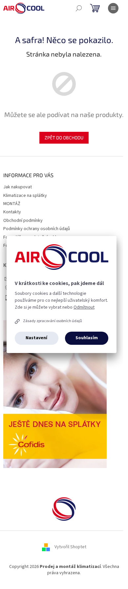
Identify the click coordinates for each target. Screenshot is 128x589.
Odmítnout (84, 307)
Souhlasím (86, 338)
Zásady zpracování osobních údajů (52, 321)
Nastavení (36, 338)
